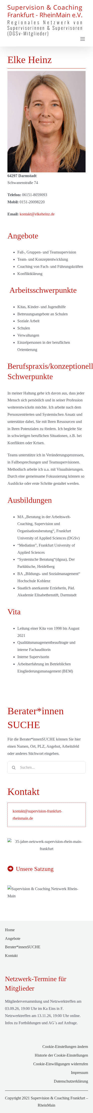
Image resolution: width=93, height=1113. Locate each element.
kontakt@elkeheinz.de (37, 213)
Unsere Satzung (35, 867)
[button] (46, 1046)
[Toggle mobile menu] (83, 37)
